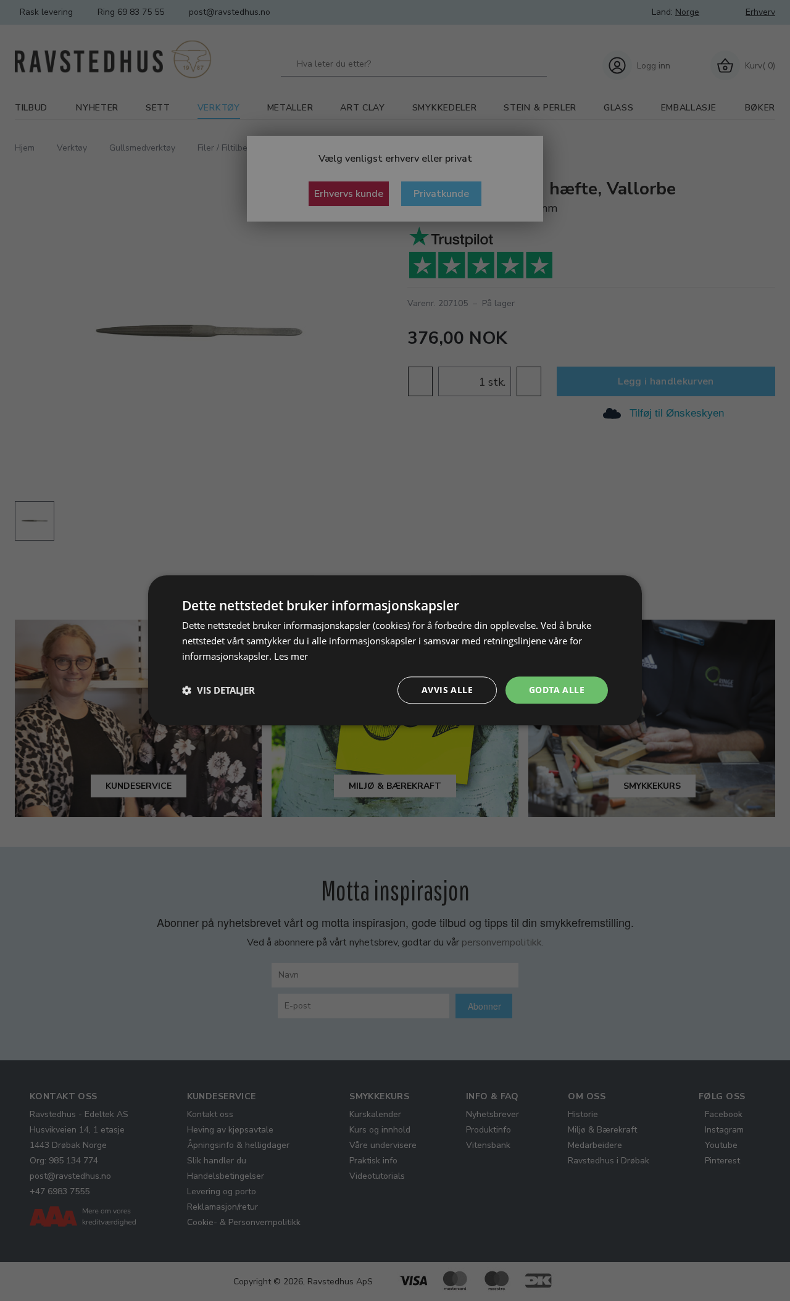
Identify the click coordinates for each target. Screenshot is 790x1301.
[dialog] (395, 650)
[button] (218, 690)
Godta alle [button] (556, 690)
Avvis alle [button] (447, 690)
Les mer (291, 656)
